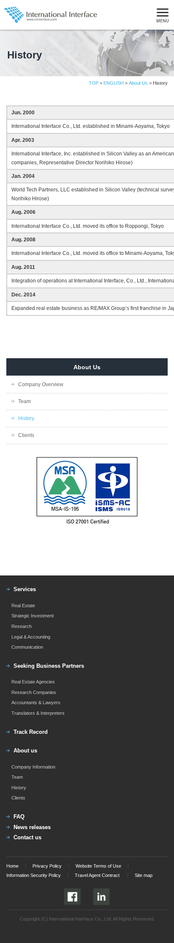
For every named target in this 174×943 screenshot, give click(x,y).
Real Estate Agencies (33, 681)
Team (24, 401)
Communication (27, 647)
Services (25, 589)
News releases (32, 827)
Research (21, 626)
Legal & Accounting (30, 636)
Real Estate (23, 605)
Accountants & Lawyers (35, 702)
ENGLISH (113, 83)
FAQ (19, 816)
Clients (26, 435)
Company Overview (40, 384)
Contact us (27, 837)
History (26, 418)
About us (25, 750)
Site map (143, 875)
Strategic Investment (32, 615)
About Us (138, 83)
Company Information (33, 766)
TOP (93, 83)
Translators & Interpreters (38, 713)
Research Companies (33, 692)
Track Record (31, 732)
